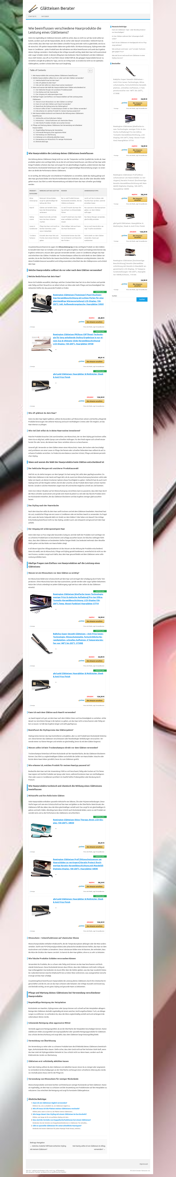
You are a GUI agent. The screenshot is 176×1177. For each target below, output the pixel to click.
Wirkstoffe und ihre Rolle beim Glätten (49, 118)
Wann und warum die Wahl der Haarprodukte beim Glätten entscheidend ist (59, 87)
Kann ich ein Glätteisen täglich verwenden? (50, 1103)
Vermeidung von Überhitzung (46, 134)
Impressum (144, 1164)
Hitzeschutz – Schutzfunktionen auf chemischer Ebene (54, 120)
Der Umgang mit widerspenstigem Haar (49, 94)
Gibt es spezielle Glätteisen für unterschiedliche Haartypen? (57, 1126)
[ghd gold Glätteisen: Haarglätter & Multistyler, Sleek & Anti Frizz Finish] (130, 215)
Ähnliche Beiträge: (42, 141)
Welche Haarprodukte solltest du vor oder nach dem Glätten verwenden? (58, 78)
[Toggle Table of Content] (89, 71)
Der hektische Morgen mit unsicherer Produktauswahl (54, 90)
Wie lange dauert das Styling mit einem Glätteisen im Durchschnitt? (60, 1114)
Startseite (32, 16)
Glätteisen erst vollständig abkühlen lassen (50, 137)
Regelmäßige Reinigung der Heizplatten (49, 130)
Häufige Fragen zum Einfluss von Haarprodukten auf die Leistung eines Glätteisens (58, 98)
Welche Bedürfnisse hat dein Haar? (47, 80)
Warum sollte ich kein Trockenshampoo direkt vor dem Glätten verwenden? (61, 108)
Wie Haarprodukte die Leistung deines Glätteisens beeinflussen (55, 75)
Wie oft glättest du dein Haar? (46, 83)
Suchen (114, 296)
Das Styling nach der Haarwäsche (47, 92)
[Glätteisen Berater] (32, 13)
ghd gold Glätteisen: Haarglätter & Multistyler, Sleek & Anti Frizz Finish (129, 224)
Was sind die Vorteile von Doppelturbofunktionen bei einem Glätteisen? (62, 1120)
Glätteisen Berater (57, 8)
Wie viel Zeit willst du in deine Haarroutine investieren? (54, 85)
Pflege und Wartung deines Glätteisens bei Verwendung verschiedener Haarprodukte (57, 126)
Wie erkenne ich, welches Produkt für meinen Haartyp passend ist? (58, 111)
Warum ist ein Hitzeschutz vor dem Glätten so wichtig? (54, 102)
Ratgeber (45, 16)
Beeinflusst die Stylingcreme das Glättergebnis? (52, 106)
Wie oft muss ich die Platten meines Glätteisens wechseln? (56, 1109)
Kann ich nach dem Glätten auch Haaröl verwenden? (53, 104)
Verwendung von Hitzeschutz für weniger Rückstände (54, 139)
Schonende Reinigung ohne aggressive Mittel (51, 132)
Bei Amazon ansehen (94, 322)
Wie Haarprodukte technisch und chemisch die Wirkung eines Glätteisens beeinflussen (58, 114)
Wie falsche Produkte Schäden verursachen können (53, 123)
